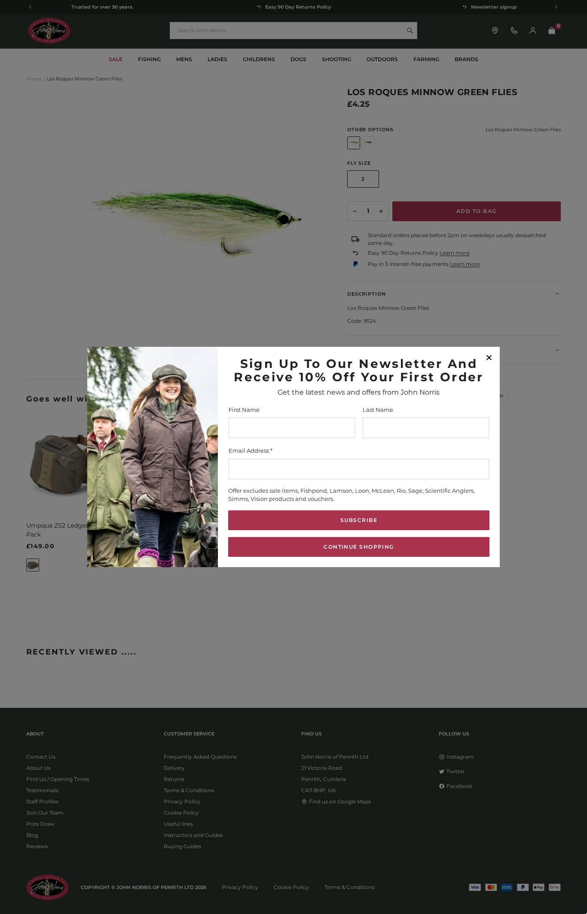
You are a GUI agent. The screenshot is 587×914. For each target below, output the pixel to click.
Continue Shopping (359, 546)
